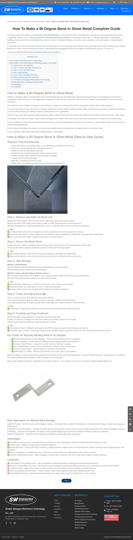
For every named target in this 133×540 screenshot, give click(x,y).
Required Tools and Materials (22, 65)
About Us (124, 8)
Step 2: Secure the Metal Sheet (22, 70)
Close (66, 481)
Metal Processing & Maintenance (34, 21)
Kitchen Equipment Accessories (85, 519)
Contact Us (126, 11)
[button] (114, 2)
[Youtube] (15, 523)
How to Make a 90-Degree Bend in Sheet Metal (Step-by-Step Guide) (32, 63)
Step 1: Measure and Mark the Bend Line (26, 68)
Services (87, 8)
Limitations (16, 87)
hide (36, 57)
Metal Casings (79, 528)
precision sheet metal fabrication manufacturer (54, 37)
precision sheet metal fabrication (48, 35)
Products (74, 8)
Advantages (16, 84)
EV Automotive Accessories (83, 517)
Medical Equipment (81, 522)
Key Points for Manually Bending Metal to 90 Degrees (30, 80)
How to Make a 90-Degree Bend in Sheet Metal (25, 61)
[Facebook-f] (6, 523)
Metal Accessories (81, 525)
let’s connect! (58, 132)
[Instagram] (10, 523)
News (112, 8)
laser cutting (76, 97)
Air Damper (78, 500)
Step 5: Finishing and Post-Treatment (24, 77)
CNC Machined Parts (82, 509)
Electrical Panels (80, 506)
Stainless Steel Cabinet (82, 511)
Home (65, 8)
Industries (100, 8)
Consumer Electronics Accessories (86, 514)
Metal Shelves (79, 503)
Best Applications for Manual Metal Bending (27, 82)
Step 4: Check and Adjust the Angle (24, 75)
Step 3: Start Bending (19, 72)
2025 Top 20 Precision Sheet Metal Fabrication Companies (38, 52)
